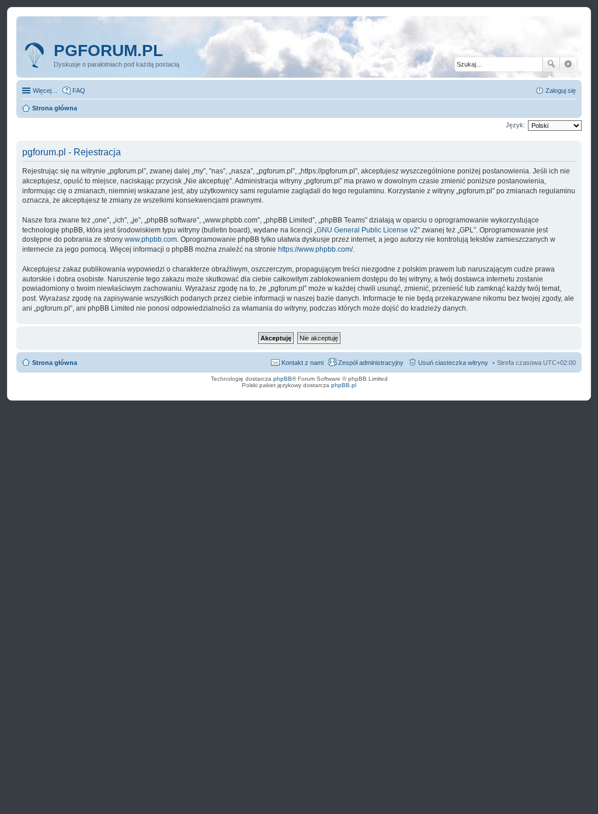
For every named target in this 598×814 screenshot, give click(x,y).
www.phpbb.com (150, 239)
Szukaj (551, 64)
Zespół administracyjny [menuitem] (371, 362)
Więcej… (45, 90)
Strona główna (54, 362)
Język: (515, 124)
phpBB (282, 378)
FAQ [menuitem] (78, 90)
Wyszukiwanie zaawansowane (568, 64)
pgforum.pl (108, 50)
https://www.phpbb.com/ (315, 249)
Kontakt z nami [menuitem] (302, 362)
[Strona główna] (36, 55)
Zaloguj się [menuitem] (560, 90)
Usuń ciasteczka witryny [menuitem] (453, 362)
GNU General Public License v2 (367, 230)
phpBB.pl (343, 385)
